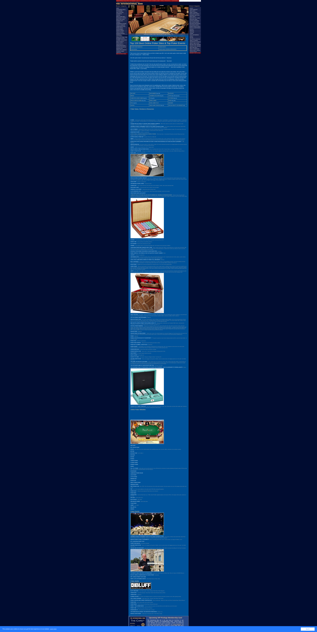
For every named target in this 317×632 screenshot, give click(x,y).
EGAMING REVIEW (135, 596)
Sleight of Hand (135, 356)
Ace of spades (134, 129)
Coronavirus (167, 0)
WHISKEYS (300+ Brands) (195, 46)
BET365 (132, 449)
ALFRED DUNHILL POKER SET (137, 136)
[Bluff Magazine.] (141, 588)
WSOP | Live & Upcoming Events (138, 578)
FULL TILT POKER (134, 468)
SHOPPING (192, 32)
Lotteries (170, 98)
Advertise (144, 0)
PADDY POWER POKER (136, 482)
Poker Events (162, 46)
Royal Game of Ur (154, 102)
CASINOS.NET (134, 185)
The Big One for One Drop (137, 547)
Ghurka (132, 239)
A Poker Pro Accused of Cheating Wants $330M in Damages (145, 123)
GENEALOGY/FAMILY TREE (121, 37)
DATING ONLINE (119, 27)
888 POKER (133, 445)
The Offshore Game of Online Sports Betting (142, 365)
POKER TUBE (133, 607)
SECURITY (192, 29)
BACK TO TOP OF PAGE (121, 53)
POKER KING (133, 602)
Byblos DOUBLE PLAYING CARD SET (139, 177)
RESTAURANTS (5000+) (194, 25)
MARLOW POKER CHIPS (136, 319)
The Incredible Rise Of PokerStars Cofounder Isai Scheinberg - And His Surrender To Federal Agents (157, 367)
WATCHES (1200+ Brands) (195, 44)
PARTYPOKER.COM (135, 486)
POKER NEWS (134, 604)
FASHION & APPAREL (120, 33)
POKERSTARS (134, 494)
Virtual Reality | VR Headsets (175, 105)
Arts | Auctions (119, 12)
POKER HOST (133, 490)
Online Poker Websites (136, 46)
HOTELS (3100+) (119, 42)
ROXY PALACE (134, 499)
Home (117, 0)
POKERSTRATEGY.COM (136, 351)
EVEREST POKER (134, 464)
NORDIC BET (133, 480)
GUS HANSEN (133, 243)
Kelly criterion (134, 261)
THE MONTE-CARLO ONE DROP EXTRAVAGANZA (141, 573)
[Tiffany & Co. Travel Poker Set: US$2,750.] (147, 404)
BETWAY (132, 456)
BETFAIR (132, 451)
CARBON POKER (134, 460)
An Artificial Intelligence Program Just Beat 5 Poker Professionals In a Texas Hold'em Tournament (156, 141)
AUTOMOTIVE (119, 13)
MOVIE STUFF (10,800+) (194, 13)
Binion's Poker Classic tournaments (140, 539)
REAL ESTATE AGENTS (194, 22)
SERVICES (192, 30)
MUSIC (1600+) (192, 16)
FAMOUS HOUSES (120, 32)
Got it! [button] (307, 629)
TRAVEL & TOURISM (194, 40)
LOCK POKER (133, 474)
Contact (128, 0)
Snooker (170, 102)
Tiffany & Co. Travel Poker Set (138, 406)
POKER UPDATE (134, 346)
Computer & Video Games (137, 98)
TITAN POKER (133, 503)
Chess (169, 95)
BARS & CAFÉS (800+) (120, 16)
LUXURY (191, 8)
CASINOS (118, 22)
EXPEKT (132, 466)
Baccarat (133, 93)
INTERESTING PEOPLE (121, 45)
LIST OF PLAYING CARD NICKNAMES (138, 317)
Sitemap (154, 0)
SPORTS (191, 36)
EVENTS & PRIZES (120, 30)
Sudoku (132, 105)
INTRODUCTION (119, 48)
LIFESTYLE (118, 52)
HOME (117, 8)
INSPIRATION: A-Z (119, 44)
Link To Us (139, 0)
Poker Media (134, 49)
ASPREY (132, 147)
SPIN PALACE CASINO (135, 501)
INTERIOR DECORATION (121, 47)
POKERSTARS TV (134, 609)
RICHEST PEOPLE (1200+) (195, 26)
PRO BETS (133, 497)
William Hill (133, 507)
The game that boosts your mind (139, 361)
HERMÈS (132, 245)
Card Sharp (133, 181)
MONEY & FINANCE (193, 12)
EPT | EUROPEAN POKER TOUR (137, 541)
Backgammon (153, 93)
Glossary (149, 0)
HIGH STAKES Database (136, 598)
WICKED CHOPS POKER (136, 613)
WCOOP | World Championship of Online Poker (142, 574)
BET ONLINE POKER (135, 447)
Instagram (174, 0)
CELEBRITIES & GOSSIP (121, 23)
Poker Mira (133, 492)
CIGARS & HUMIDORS (120, 25)
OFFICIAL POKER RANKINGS (137, 325)
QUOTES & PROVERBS (194, 20)
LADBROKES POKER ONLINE (137, 472)
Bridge (132, 95)
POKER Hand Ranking (136, 342)
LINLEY (132, 270)
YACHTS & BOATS (193, 51)
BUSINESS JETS (119, 20)
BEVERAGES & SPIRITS (121, 18)
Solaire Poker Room (136, 358)
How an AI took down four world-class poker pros (144, 251)
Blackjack (171, 93)
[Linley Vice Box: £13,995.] (147, 312)
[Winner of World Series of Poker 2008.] (147, 534)
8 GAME (132, 119)
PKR (131, 489)
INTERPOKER (133, 471)
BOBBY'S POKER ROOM (136, 150)
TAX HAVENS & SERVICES (195, 39)
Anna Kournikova (135, 144)
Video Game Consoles (155, 105)
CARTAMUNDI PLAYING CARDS (137, 183)
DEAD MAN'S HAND (135, 187)
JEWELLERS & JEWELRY (121, 49)
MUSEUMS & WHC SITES (195, 15)
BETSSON (133, 454)
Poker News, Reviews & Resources (167, 49)
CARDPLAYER (133, 592)
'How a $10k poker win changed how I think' (141, 247)
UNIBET (132, 505)
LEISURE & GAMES (120, 51)
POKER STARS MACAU (135, 543)
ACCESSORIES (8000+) (121, 9)
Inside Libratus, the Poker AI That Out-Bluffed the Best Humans (147, 253)
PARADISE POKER (134, 484)
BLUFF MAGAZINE (134, 590)
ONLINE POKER (134, 331)
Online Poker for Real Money (138, 333)
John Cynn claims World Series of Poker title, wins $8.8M (145, 259)
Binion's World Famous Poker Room (140, 149)
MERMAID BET (134, 478)
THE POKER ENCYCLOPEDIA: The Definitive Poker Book (144, 611)
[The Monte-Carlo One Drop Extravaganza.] (147, 571)
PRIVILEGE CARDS (193, 19)
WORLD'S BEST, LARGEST (195, 50)
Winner (132, 508)
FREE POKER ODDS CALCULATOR (138, 193)
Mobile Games (153, 100)
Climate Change (160, 0)
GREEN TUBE (133, 241)
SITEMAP (191, 33)
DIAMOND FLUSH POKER (136, 189)
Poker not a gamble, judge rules (139, 344)
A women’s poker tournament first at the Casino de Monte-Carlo (147, 126)
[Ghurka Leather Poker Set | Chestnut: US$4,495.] (147, 237)
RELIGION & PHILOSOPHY (195, 23)
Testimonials (133, 0)
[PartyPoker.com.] (147, 443)
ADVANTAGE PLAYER (135, 132)
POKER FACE (133, 340)
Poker (170, 100)
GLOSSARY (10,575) (120, 38)
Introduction (122, 0)
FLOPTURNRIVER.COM (136, 191)
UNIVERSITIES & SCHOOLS (195, 41)
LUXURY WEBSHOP (177, 624)
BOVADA (132, 458)
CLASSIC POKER (134, 462)
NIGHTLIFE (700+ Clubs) (195, 18)
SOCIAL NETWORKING (194, 34)
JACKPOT (133, 254)
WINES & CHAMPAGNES (194, 48)
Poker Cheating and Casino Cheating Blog (141, 600)
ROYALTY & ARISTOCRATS (195, 27)
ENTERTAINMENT (119, 29)
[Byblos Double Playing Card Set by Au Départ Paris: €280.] (147, 176)
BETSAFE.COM (134, 453)
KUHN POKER (133, 264)
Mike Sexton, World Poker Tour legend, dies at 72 (143, 323)
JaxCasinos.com (135, 256)
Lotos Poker (134, 476)
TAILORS (191, 37)
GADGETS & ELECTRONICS (119, 35)
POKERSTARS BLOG (135, 349)
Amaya (132, 138)
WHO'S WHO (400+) (193, 47)
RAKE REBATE (134, 353)
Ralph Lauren (134, 354)
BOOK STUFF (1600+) (120, 19)
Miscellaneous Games (136, 100)
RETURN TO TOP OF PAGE (195, 52)
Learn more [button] (53, 629)
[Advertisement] (158, 114)
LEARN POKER (134, 266)
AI (171, 0)
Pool (132, 102)
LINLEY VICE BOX (134, 314)
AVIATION (118, 15)
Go (150, 98)
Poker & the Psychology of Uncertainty (141, 337)
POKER (132, 336)
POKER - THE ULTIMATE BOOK (137, 605)
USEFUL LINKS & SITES (194, 43)
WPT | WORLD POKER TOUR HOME (138, 576)
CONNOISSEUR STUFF (120, 26)
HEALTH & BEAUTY (120, 41)
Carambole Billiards (155, 95)
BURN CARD (133, 152)
